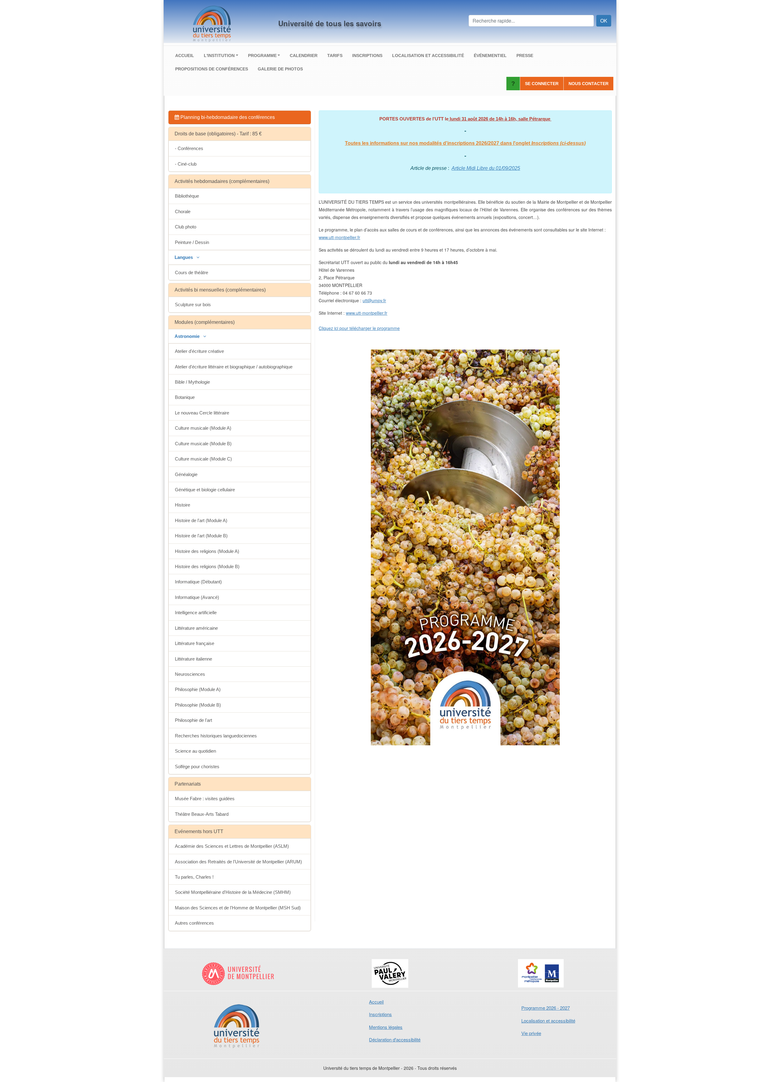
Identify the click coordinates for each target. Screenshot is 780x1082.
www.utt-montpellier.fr (339, 237)
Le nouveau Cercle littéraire (202, 412)
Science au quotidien (195, 751)
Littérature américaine (196, 628)
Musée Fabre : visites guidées (205, 798)
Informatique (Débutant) (198, 581)
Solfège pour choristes (197, 766)
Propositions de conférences (211, 68)
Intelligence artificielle (196, 612)
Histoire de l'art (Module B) (201, 535)
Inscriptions (367, 55)
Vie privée (531, 1033)
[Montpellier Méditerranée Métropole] (541, 973)
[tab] (239, 117)
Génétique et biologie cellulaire (205, 489)
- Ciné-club (186, 164)
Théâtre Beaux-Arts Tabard (202, 814)
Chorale (182, 211)
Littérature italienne (193, 658)
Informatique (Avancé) (197, 597)
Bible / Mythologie (192, 382)
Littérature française (194, 643)
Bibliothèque (187, 196)
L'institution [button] (219, 55)
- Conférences (189, 148)
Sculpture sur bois (193, 304)
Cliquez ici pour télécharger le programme (359, 328)
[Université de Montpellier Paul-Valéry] (390, 973)
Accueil (184, 55)
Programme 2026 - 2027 (545, 1008)
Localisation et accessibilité (428, 55)
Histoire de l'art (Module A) (201, 520)
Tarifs (334, 55)
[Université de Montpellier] (239, 973)
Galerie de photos (280, 68)
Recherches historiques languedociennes (216, 735)
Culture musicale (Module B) (203, 443)
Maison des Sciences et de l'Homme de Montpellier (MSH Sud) (238, 907)
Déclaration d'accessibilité (394, 1039)
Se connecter (541, 83)
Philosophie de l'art (193, 720)
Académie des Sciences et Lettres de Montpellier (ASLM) (232, 846)
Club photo (185, 226)
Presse (524, 55)
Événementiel (490, 55)
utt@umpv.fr (374, 300)
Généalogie (186, 474)
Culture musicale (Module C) (203, 458)
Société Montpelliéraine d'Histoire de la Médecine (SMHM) (233, 892)
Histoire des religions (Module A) (207, 551)
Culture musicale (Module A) (203, 428)
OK (603, 20)
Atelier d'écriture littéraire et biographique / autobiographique (233, 366)
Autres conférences (194, 923)
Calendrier (303, 55)
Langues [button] (184, 257)
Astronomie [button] (188, 336)
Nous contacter (588, 83)
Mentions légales (385, 1027)
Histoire (182, 504)
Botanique (185, 397)
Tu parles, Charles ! (194, 877)
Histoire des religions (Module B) (207, 566)
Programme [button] (262, 55)
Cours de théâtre (191, 272)
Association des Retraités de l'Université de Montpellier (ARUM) (238, 861)
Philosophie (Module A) (198, 689)
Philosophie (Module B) (198, 705)
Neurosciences (190, 674)
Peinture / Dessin (192, 242)
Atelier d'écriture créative (199, 351)
